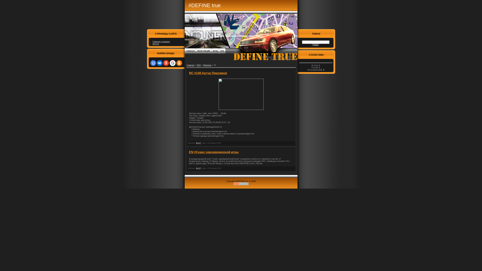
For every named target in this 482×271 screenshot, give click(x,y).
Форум (156, 44)
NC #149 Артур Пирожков (208, 73)
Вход (215, 51)
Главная (190, 51)
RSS (222, 51)
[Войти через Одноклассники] (179, 63)
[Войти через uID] (153, 63)
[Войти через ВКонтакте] (159, 63)
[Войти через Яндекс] (166, 63)
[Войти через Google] (173, 63)
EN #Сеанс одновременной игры (214, 152)
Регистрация (203, 51)
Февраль (207, 65)
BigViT (198, 143)
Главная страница (161, 41)
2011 (199, 65)
